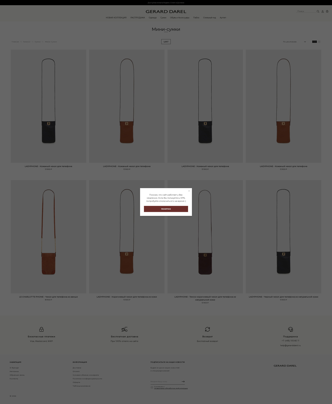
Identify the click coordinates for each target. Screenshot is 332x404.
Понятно (166, 209)
